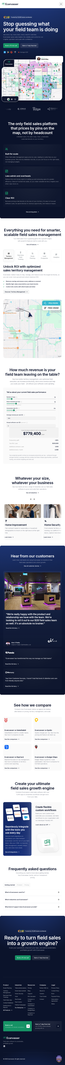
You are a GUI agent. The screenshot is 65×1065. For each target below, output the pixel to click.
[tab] (8, 256)
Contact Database (8, 1003)
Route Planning (7, 988)
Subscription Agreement (54, 1000)
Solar (16, 996)
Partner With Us (44, 988)
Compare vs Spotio (31, 1000)
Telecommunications (20, 988)
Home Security (19, 993)
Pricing (30, 988)
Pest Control (18, 1002)
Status (53, 1004)
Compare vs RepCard (31, 1013)
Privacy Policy (55, 988)
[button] (61, 4)
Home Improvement (20, 991)
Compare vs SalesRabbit (31, 1004)
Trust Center (43, 996)
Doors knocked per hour (13, 401)
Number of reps (11, 397)
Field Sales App (7, 1000)
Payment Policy (55, 996)
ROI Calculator (32, 996)
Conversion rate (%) (12, 408)
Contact (42, 999)
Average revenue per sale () (15, 415)
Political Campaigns (20, 1005)
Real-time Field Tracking (7, 996)
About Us (42, 991)
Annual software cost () (16, 422)
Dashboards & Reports (7, 1006)
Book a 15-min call (11, 45)
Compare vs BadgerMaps (31, 1009)
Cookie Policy (55, 991)
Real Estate (18, 999)
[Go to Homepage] (10, 4)
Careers (42, 993)
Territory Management (6, 991)
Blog (29, 991)
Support (30, 993)
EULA (52, 993)
